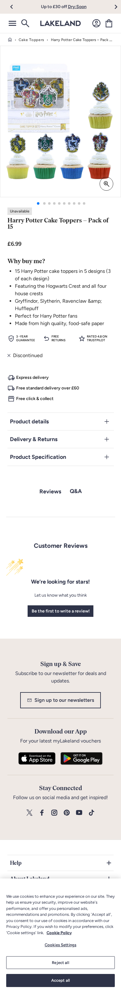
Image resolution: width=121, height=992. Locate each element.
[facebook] (42, 813)
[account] (96, 23)
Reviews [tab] (50, 491)
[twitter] (29, 813)
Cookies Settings (60, 945)
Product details (29, 421)
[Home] (9, 40)
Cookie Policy (59, 932)
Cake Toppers (32, 40)
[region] (60, 935)
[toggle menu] (12, 23)
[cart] (109, 23)
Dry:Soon (77, 6)
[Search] (25, 23)
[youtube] (79, 813)
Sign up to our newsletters (64, 700)
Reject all (60, 962)
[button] (15, 7)
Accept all (60, 980)
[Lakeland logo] (60, 23)
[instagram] (54, 813)
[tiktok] (91, 813)
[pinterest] (66, 813)
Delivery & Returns (33, 439)
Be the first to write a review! (61, 611)
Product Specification (38, 457)
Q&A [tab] (76, 491)
